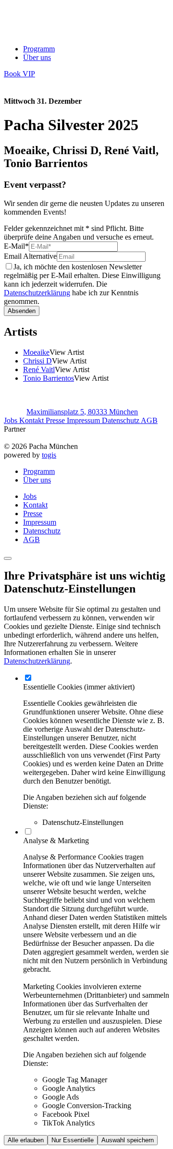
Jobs (11, 420)
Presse (56, 420)
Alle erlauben (26, 1140)
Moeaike (36, 352)
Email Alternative (30, 256)
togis (49, 455)
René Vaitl (39, 369)
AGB (149, 420)
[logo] (43, 32)
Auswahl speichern (127, 1140)
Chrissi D (37, 361)
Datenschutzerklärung (37, 293)
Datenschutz (121, 420)
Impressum (84, 420)
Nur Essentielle (72, 1140)
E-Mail (16, 246)
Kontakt (32, 420)
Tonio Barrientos (48, 378)
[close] (8, 558)
